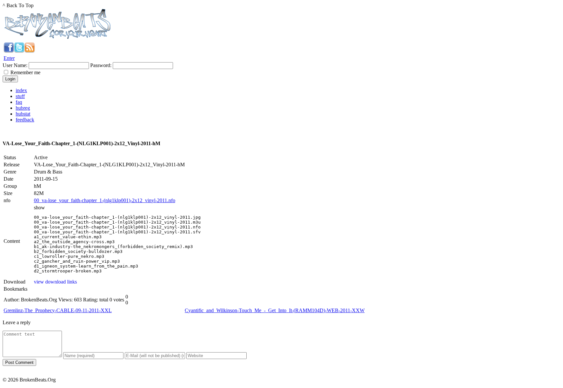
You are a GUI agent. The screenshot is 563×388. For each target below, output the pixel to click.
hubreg (23, 108)
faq (19, 102)
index (21, 90)
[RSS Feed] (29, 51)
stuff (20, 96)
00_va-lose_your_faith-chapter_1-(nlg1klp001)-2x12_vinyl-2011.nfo (104, 200)
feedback (25, 119)
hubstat (23, 114)
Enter (9, 58)
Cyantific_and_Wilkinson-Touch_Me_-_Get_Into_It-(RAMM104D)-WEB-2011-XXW (275, 310)
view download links (55, 281)
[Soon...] (9, 51)
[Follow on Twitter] (19, 51)
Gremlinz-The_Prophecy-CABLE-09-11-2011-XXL (58, 310)
